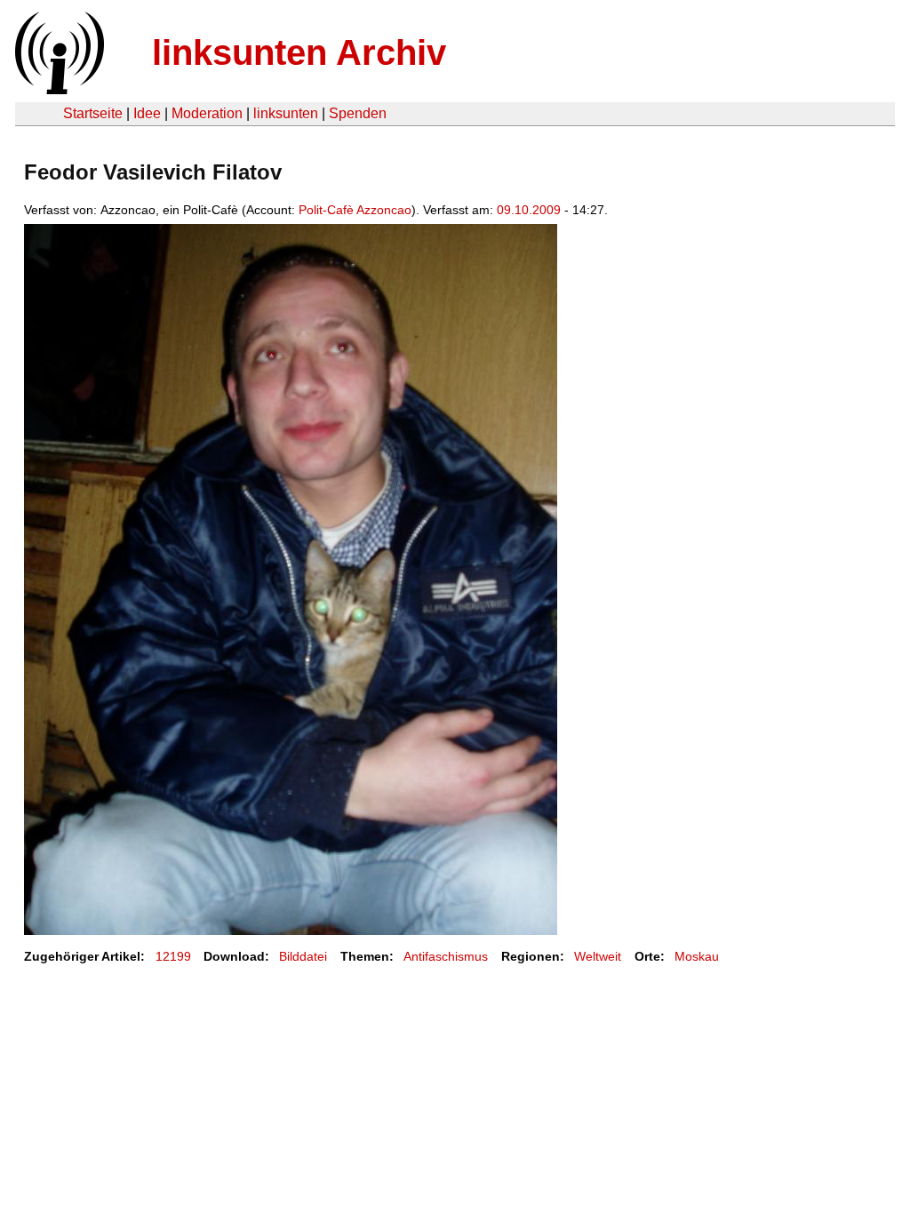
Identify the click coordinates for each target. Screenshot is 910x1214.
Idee (147, 113)
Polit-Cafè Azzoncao (355, 210)
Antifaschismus (445, 956)
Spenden (358, 113)
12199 (173, 956)
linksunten (285, 113)
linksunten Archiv (299, 52)
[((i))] (58, 89)
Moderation (207, 113)
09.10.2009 (529, 210)
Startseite (93, 113)
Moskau (697, 956)
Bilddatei (303, 956)
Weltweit (597, 956)
